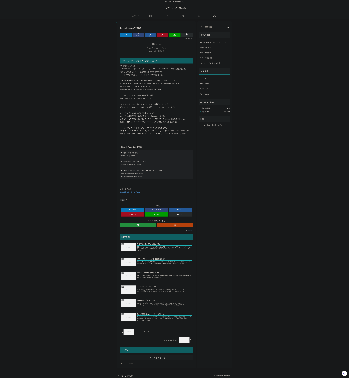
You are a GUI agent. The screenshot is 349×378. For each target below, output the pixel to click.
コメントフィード (206, 89)
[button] (227, 27)
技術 (123, 200)
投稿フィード (204, 83)
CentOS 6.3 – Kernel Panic (130, 192)
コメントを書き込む (156, 357)
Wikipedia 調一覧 (206, 58)
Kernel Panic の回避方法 (156, 51)
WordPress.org (205, 94)
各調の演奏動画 (205, 53)
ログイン (203, 78)
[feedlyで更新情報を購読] (138, 225)
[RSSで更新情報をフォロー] (175, 225)
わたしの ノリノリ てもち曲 (210, 63)
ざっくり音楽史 (205, 47)
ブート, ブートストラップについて (157, 48)
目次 (154, 44)
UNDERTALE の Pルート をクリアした (214, 42)
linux (129, 200)
